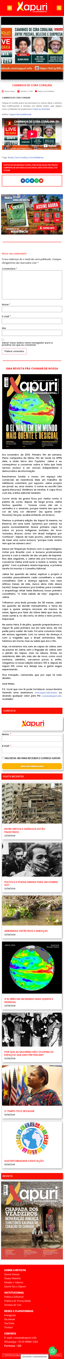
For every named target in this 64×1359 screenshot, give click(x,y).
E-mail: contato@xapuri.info (20, 1337)
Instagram (10, 1315)
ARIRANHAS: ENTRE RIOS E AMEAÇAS (26, 931)
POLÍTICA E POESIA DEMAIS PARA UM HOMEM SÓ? (31, 883)
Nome (6, 304)
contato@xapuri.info (51, 696)
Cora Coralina (21, 157)
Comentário (9, 269)
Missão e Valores (13, 1282)
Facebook (9, 1319)
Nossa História (12, 1278)
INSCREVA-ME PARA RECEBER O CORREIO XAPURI (32, 758)
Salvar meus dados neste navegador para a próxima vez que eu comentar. (27, 344)
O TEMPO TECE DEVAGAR (19, 1111)
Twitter (8, 1327)
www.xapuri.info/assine (46, 692)
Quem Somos (11, 1274)
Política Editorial (13, 1296)
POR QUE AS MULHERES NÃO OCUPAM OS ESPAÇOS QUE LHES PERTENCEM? (29, 1053)
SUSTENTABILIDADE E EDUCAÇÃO (24, 1161)
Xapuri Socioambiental (20, 114)
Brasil (40, 91)
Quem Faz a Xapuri (15, 1286)
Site (4, 328)
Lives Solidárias (48, 91)
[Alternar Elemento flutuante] (52, 1351)
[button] (9, 7)
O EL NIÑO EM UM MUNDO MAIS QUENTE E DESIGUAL (28, 1000)
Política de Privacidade (17, 1300)
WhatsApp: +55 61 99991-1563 (21, 1341)
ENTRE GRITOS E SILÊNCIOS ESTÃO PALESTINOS (24, 830)
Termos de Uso (12, 1304)
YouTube (9, 1323)
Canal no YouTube (41, 109)
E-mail (6, 316)
